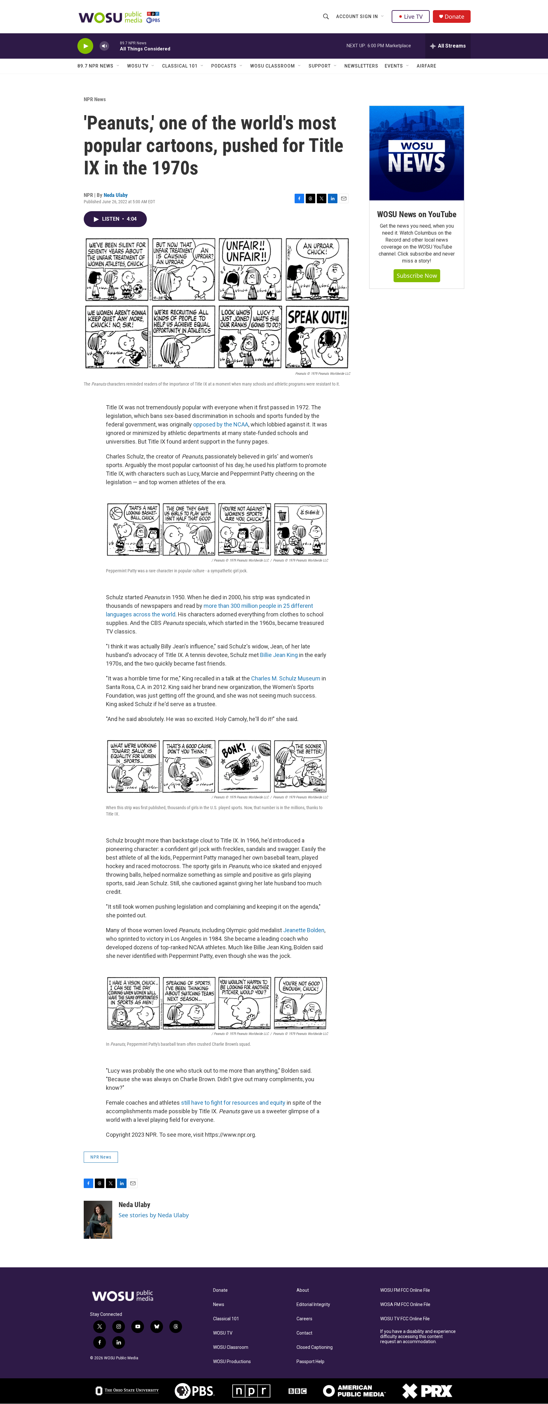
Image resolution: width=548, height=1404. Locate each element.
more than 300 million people (240, 605)
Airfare (426, 65)
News (218, 1304)
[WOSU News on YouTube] (416, 153)
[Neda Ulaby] (98, 1220)
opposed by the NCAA (220, 424)
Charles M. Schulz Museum (285, 678)
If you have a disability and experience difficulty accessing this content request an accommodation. (418, 1336)
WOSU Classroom (272, 65)
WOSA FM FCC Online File (405, 1304)
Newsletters (361, 65)
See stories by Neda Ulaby (154, 1215)
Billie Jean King (279, 655)
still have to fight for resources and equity (234, 1102)
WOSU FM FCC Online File (405, 1290)
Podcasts (224, 65)
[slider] (114, 45)
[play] (85, 46)
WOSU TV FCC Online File (405, 1318)
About (303, 1290)
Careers (304, 1318)
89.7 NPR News (95, 65)
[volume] (104, 46)
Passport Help (310, 1361)
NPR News (95, 99)
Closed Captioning (315, 1347)
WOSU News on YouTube (416, 214)
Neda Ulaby (116, 195)
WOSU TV (137, 65)
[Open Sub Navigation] (382, 16)
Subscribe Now (417, 275)
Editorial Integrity (313, 1304)
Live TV (413, 16)
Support (320, 65)
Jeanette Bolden (303, 930)
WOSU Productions (232, 1361)
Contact (304, 1333)
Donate (454, 16)
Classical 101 (180, 65)
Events (394, 65)
